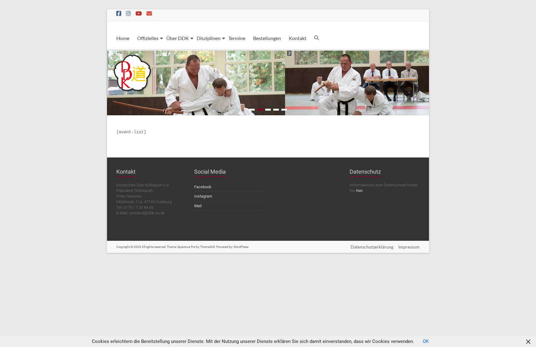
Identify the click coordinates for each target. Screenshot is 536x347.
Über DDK (177, 38)
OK (426, 341)
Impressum (409, 246)
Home (122, 38)
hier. (359, 190)
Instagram (203, 196)
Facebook (203, 187)
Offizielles (148, 38)
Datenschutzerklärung (372, 246)
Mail (198, 205)
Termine (236, 38)
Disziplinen (209, 38)
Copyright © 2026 (129, 247)
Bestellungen (267, 38)
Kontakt (297, 38)
